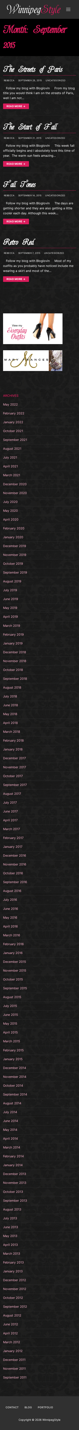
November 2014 (14, 1077)
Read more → (16, 106)
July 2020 (10, 502)
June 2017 (10, 811)
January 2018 (13, 749)
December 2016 (14, 855)
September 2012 (15, 1306)
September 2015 (15, 988)
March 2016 (11, 935)
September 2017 (15, 785)
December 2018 (14, 652)
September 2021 (15, 440)
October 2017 (13, 776)
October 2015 (13, 979)
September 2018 (15, 679)
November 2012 (14, 1289)
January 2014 (13, 1165)
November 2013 (14, 1183)
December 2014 (14, 1068)
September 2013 (15, 1200)
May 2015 (10, 1023)
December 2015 (14, 962)
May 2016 (10, 917)
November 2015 (14, 970)
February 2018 (13, 740)
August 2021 (12, 448)
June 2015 (10, 1015)
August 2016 (12, 891)
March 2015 (11, 1041)
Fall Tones (19, 184)
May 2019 (10, 608)
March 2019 (11, 626)
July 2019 (10, 590)
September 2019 (15, 572)
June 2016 (10, 909)
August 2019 (12, 581)
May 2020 (10, 511)
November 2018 (14, 661)
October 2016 (13, 873)
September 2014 (15, 1094)
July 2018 (10, 696)
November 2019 (14, 555)
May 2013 (10, 1236)
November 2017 (14, 767)
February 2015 (13, 1050)
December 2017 (14, 758)
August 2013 (12, 1209)
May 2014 (10, 1130)
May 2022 (10, 404)
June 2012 (10, 1324)
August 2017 (12, 794)
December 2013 (14, 1174)
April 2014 (10, 1138)
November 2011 (14, 1368)
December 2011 (14, 1360)
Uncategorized (55, 80)
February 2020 (13, 528)
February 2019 (13, 634)
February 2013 (13, 1262)
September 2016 (15, 882)
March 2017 (11, 829)
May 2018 (10, 714)
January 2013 (13, 1271)
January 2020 (13, 537)
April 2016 (10, 926)
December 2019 (14, 546)
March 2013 (11, 1253)
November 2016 (14, 864)
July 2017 (10, 802)
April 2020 (10, 519)
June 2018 (10, 705)
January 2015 (13, 1059)
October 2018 (13, 670)
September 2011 (14, 1377)
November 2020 (15, 493)
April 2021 (10, 466)
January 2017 (12, 847)
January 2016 (13, 953)
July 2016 (10, 900)
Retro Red (18, 242)
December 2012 (14, 1280)
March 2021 (11, 475)
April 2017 (10, 820)
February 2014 (13, 1156)
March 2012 (11, 1342)
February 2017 (13, 838)
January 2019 (13, 643)
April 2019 (10, 617)
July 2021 (10, 457)
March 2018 (11, 732)
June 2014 (10, 1121)
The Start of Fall (30, 127)
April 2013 (10, 1245)
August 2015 (12, 997)
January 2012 (13, 1351)
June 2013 (10, 1227)
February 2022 (13, 413)
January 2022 (13, 422)
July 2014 (10, 1112)
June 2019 (10, 599)
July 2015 (10, 1006)
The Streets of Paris (32, 69)
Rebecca (8, 80)
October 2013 (13, 1192)
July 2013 (10, 1218)
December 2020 (15, 484)
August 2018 (12, 687)
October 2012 (13, 1298)
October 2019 (13, 564)
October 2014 (13, 1085)
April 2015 (10, 1032)
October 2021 (13, 431)
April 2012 (10, 1333)
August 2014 (12, 1103)
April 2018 (10, 723)
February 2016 (13, 944)
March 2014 (11, 1147)
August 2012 (12, 1315)
